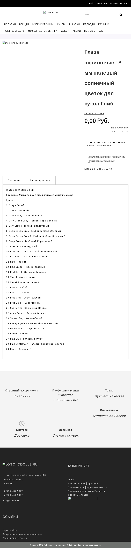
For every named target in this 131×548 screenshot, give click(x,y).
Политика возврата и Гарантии (87, 491)
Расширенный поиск (15, 537)
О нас (71, 479)
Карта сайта (10, 530)
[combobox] (102, 14)
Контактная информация (83, 483)
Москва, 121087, (13, 479)
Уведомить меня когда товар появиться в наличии (106, 144)
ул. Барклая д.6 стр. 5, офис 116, (27, 474)
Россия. (8, 483)
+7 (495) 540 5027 (13, 491)
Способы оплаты (78, 494)
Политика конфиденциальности (87, 487)
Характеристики (40, 180)
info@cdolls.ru (11, 500)
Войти (93, 3)
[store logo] (56, 14)
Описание (14, 180)
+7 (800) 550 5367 (13, 494)
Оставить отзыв (94, 113)
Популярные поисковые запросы (22, 534)
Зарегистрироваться (116, 3)
